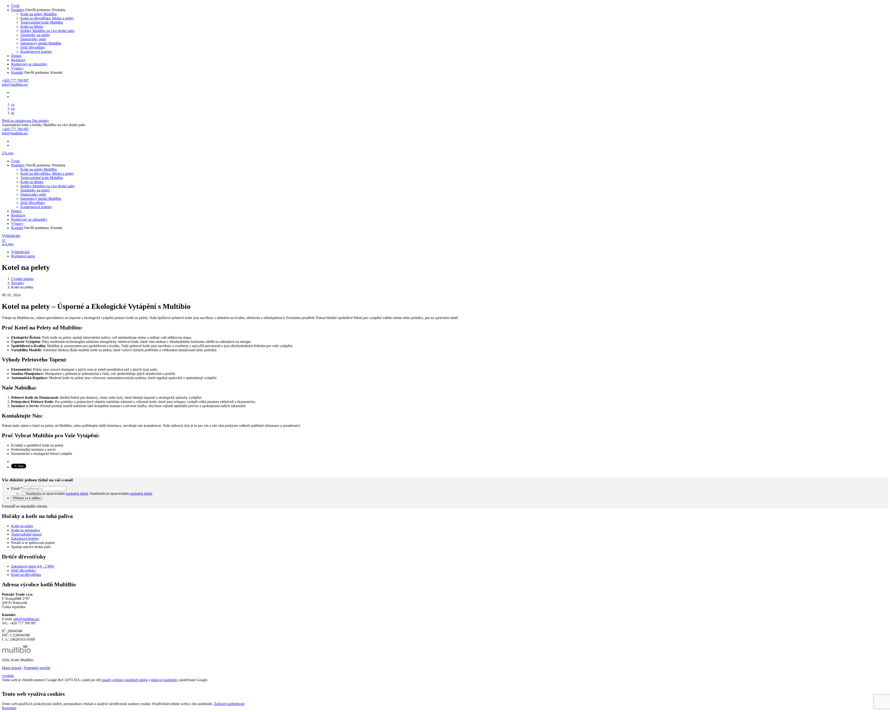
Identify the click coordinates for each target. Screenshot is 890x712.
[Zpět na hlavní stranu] (7, 153)
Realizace (18, 60)
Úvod (15, 6)
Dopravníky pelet (33, 39)
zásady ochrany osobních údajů (124, 680)
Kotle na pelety (22, 526)
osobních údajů (77, 493)
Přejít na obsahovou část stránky (25, 121)
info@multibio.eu (26, 619)
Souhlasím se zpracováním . (121, 493)
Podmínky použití (37, 668)
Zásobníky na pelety (35, 35)
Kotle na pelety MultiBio (38, 14)
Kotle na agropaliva (25, 530)
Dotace (16, 56)
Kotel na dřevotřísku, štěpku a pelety (47, 18)
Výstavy (17, 68)
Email (16, 488)
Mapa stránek (12, 668)
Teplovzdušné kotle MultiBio (41, 22)
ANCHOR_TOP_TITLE (20, 684)
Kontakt (17, 72)
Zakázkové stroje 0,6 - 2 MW (32, 566)
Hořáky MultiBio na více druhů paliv (47, 31)
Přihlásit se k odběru (27, 498)
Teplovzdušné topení (26, 534)
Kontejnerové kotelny (36, 52)
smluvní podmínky (164, 680)
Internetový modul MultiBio (40, 43)
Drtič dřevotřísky (32, 47)
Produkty (18, 10)
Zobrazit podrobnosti (229, 704)
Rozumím (9, 708)
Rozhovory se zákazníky (29, 64)
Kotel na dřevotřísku (26, 575)
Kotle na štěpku (31, 27)
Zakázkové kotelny (25, 538)
